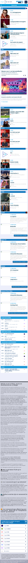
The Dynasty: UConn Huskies (18, 243)
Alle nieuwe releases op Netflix (21, 235)
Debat (12, 134)
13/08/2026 (13, 277)
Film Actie (13, 124)
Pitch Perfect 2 (14, 173)
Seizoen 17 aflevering (14, 13)
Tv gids (6, 525)
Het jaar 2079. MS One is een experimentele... (16, 198)
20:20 (11, 10)
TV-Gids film (8, 558)
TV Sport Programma (5, 554)
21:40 (11, 19)
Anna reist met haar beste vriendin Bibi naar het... (18, 184)
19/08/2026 (13, 252)
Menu (26, 2)
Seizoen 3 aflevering (14, 23)
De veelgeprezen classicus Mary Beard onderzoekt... (18, 36)
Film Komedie (13, 186)
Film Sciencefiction (14, 199)
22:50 (11, 180)
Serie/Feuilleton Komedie (16, 164)
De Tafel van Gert (15, 132)
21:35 (11, 40)
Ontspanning (13, 24)
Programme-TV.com (22, 560)
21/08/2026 (13, 214)
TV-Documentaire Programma (13, 557)
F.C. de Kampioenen (15, 12)
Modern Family (14, 162)
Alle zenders (6, 551)
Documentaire (14, 37)
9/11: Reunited (14, 270)
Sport (12, 114)
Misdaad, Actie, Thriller (15, 222)
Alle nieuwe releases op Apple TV (20, 261)
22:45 (11, 119)
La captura (13, 216)
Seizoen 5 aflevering (14, 54)
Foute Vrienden (14, 205)
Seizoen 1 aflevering (14, 206)
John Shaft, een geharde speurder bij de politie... (18, 123)
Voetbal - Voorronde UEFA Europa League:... (17, 112)
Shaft (11, 121)
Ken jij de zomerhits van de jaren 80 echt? (11, 97)
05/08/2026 (13, 303)
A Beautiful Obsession (16, 253)
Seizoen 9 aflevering (14, 133)
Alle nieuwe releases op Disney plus (19, 286)
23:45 (11, 160)
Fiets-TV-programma (17, 555)
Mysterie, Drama (14, 310)
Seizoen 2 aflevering (14, 154)
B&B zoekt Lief (14, 53)
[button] (25, 75)
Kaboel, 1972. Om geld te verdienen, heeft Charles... (17, 44)
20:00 (11, 130)
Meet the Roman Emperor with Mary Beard (17, 33)
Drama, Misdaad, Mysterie (16, 233)
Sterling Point (14, 305)
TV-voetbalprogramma (8, 555)
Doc (11, 152)
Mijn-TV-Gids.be (13, 561)
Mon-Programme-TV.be (5, 561)
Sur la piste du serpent (16, 42)
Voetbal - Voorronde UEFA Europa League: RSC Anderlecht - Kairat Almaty (12, 370)
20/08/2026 (13, 224)
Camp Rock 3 (13, 279)
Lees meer (5, 101)
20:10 (11, 109)
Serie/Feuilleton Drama (15, 155)
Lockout (12, 196)
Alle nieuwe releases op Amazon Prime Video (18, 313)
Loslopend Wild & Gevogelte (18, 21)
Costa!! (12, 182)
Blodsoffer (13, 226)
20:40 (11, 51)
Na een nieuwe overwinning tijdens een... (17, 175)
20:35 (11, 31)
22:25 (11, 203)
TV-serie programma (14, 554)
